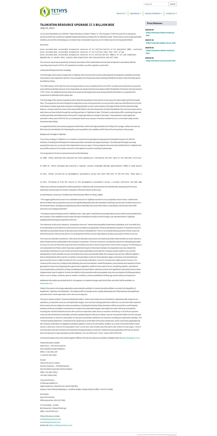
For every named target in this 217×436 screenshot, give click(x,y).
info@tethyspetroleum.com (50, 419)
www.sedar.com (46, 283)
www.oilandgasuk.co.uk (131, 338)
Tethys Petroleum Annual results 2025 (160, 61)
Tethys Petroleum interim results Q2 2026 (160, 33)
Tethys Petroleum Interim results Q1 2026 (160, 51)
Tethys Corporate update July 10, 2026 (161, 43)
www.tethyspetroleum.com (50, 422)
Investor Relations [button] (152, 13)
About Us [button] (120, 13)
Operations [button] (134, 13)
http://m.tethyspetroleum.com (60, 425)
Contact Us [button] (170, 13)
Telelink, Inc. (172, 435)
